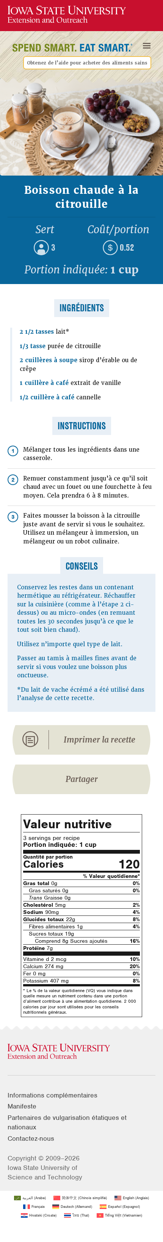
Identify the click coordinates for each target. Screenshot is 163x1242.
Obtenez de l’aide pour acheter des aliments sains (87, 63)
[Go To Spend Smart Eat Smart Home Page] (67, 15)
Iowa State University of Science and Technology (45, 1172)
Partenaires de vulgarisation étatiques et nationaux (67, 1122)
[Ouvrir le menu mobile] (146, 45)
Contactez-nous (31, 1138)
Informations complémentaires (52, 1095)
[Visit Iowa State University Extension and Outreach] (81, 1052)
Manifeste (22, 1106)
